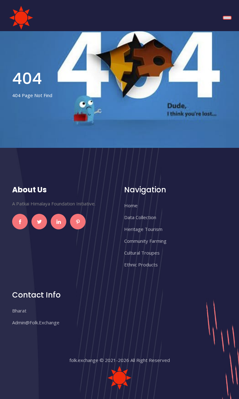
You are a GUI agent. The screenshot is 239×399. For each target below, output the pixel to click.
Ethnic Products (141, 264)
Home (131, 205)
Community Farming (145, 241)
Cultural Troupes (142, 253)
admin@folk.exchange (35, 322)
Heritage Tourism (143, 229)
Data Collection (140, 217)
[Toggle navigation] (227, 18)
